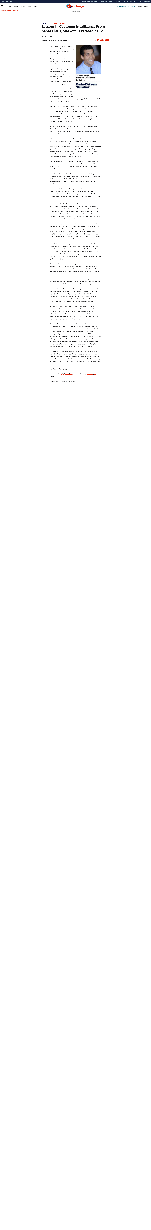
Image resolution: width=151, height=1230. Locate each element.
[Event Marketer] (117, 1)
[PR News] (110, 1)
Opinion (16, 6)
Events (29, 6)
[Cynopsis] (125, 1)
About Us (22, 6)
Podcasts (35, 6)
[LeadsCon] (132, 1)
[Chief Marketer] (103, 1)
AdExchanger (48, 36)
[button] (6, 6)
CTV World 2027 (131, 6)
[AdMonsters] (140, 1)
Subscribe (140, 6)
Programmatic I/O (121, 6)
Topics (9, 6)
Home (2, 10)
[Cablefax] (147, 1)
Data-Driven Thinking (11, 10)
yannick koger (72, 381)
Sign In (146, 6)
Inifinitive (63, 381)
